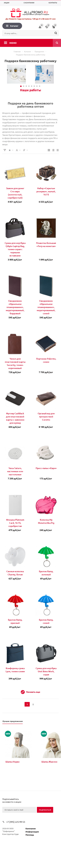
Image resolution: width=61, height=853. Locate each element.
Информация (32, 831)
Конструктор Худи (10, 834)
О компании (29, 2)
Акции (6, 2)
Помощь (29, 834)
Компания (30, 828)
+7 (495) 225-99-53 (15, 821)
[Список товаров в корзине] (56, 28)
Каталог (14, 25)
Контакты (53, 2)
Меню (13, 42)
